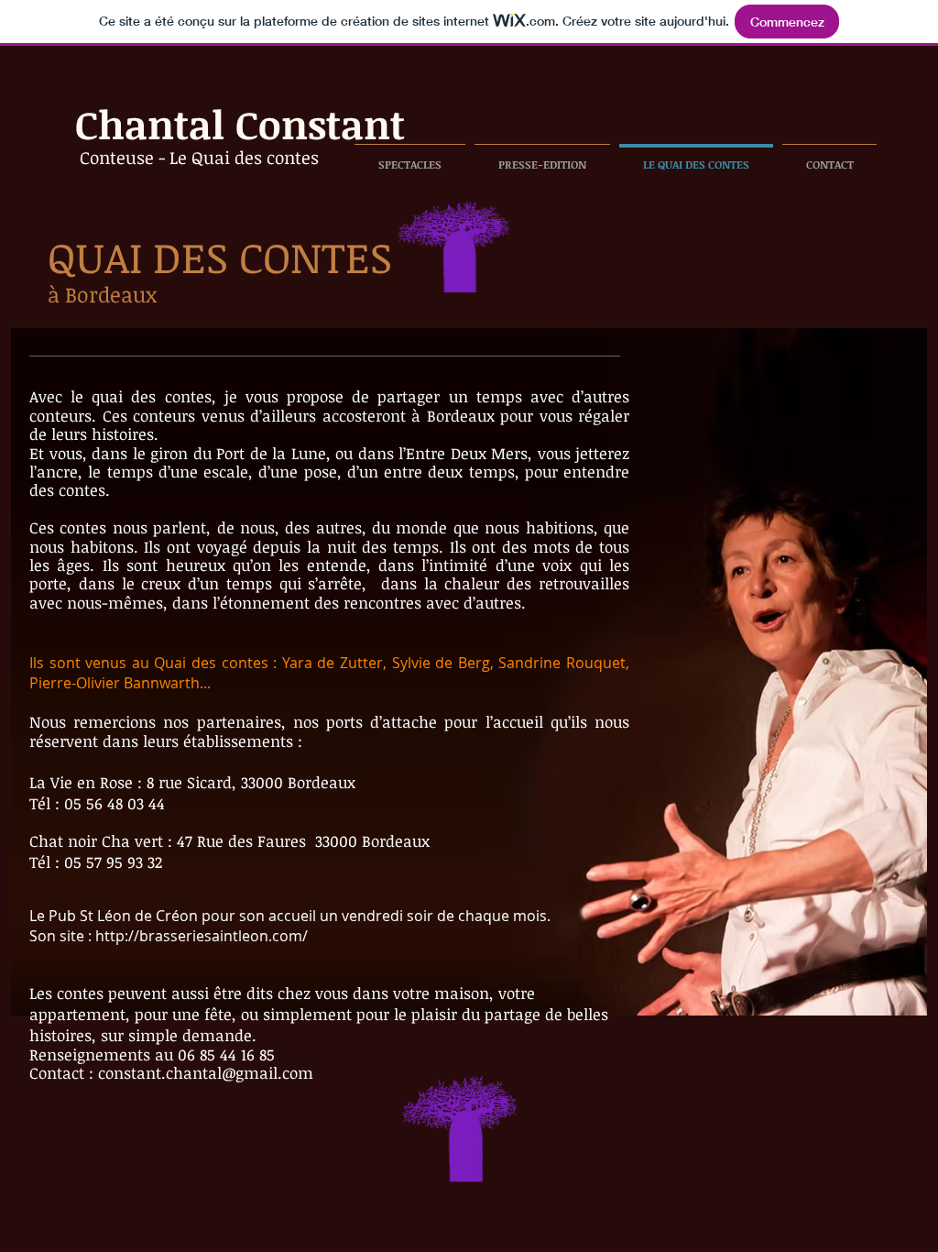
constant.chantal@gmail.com (205, 1072)
